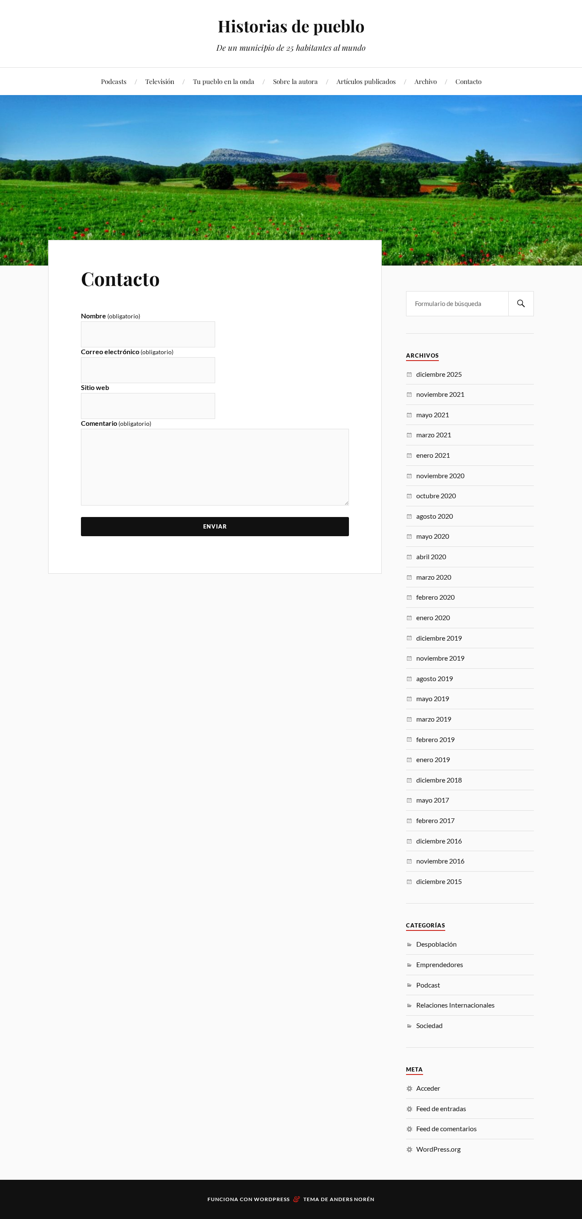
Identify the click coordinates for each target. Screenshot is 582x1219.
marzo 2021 (433, 434)
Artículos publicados (366, 81)
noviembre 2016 (440, 861)
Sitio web (95, 387)
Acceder (428, 1088)
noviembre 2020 (440, 475)
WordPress (272, 1199)
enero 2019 (433, 759)
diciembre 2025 (439, 374)
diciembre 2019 (439, 638)
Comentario (116, 423)
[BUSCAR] (521, 303)
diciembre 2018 (439, 780)
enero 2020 (433, 617)
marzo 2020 (433, 577)
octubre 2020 (436, 495)
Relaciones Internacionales (455, 1005)
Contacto (468, 81)
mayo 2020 (432, 536)
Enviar (215, 526)
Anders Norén (352, 1199)
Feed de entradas (441, 1108)
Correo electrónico (127, 351)
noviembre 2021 (440, 394)
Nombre (110, 316)
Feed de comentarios (446, 1128)
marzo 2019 (433, 719)
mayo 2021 (432, 414)
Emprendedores (439, 964)
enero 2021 (433, 455)
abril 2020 (431, 556)
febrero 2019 (435, 739)
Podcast (428, 985)
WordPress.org (438, 1149)
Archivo (426, 81)
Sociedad (429, 1025)
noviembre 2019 (440, 658)
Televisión (159, 81)
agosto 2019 (434, 678)
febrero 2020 (435, 597)
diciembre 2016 (439, 841)
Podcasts (114, 81)
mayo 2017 (432, 800)
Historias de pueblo (291, 26)
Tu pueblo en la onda (223, 81)
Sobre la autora (295, 81)
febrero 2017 (435, 820)
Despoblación (436, 944)
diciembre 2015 (439, 881)
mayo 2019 (432, 698)
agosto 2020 (434, 516)
